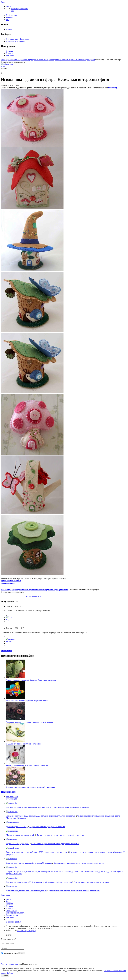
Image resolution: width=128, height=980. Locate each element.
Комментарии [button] (12, 796)
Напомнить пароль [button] (30, 964)
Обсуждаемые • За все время (18, 39)
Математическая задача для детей (20, 835)
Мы (7, 20)
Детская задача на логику (17, 827)
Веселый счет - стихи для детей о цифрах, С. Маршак (29, 863)
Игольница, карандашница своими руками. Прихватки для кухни (66, 60)
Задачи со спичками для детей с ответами (47, 827)
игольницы (113, 88)
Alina (15, 803)
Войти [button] (9, 935)
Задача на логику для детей (17, 844)
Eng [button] (12, 11)
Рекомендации (12, 915)
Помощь (9, 51)
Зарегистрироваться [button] (19, 9)
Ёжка (3, 2)
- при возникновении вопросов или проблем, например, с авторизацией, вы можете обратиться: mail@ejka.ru (47, 968)
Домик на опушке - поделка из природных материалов (29, 722)
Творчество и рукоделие (27, 60)
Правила (9, 53)
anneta (15, 831)
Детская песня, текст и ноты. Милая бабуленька (26, 891)
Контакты (10, 55)
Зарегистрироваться (9, 964)
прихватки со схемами (11, 581)
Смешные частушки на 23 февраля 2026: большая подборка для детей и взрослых (40, 816)
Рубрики (9, 904)
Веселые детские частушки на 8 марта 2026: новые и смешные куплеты (36, 852)
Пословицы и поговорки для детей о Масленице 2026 (29, 807)
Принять (5, 975)
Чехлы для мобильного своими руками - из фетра (27, 765)
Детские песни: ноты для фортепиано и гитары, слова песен (74, 891)
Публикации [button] (11, 799)
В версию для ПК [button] (13, 922)
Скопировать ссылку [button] (33, 596)
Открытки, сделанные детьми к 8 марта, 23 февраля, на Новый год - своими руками (42, 871)
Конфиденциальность (15, 913)
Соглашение (11, 910)
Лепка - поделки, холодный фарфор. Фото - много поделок (31, 680)
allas (15, 839)
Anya (8, 619)
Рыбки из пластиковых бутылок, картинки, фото (27, 700)
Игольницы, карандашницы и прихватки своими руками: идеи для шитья (34, 590)
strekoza (9, 641)
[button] (9, 6)
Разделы (9, 17)
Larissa (16, 848)
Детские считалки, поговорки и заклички (72, 807)
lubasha (16, 822)
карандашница (7, 583)
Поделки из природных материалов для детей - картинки (30, 787)
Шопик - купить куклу (26, 931)
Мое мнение (6, 651)
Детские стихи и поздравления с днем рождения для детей (79, 863)
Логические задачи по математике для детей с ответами (60, 835)
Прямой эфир (8, 791)
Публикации (11, 15)
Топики (9, 29)
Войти (9, 899)
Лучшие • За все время (15, 41)
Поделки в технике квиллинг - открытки (23, 744)
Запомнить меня (11, 953)
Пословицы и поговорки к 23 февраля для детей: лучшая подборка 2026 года (39, 882)
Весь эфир (5, 895)
